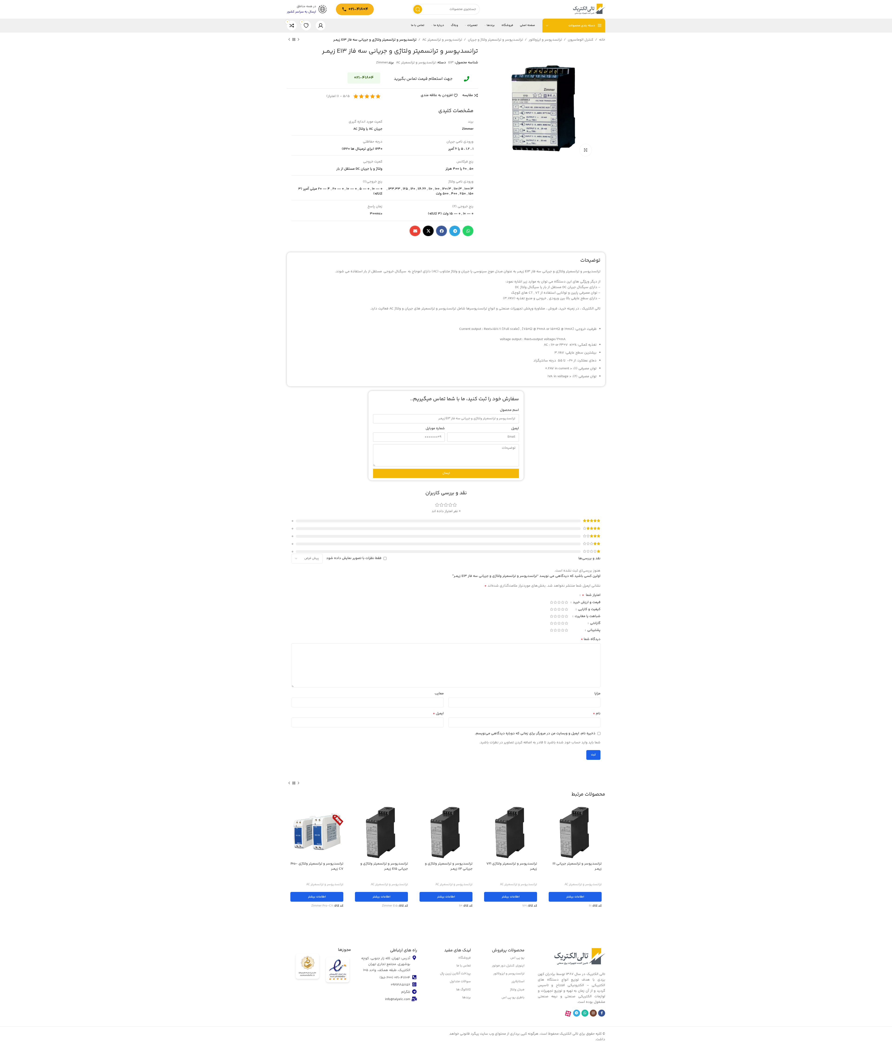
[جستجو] (417, 9)
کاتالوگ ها (463, 989)
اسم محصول (509, 410)
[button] (467, 231)
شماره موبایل (435, 428)
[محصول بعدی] (289, 39)
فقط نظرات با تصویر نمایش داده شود (353, 558)
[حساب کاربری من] (320, 25)
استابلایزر (518, 981)
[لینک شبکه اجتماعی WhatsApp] (584, 1013)
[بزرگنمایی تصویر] (585, 150)
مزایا (597, 693)
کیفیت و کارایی (588, 610)
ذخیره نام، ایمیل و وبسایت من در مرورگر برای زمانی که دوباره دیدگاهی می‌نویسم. (535, 733)
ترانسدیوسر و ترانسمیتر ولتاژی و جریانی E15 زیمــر (384, 866)
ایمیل (515, 428)
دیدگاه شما (590, 639)
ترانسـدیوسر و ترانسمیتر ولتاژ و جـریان (495, 39)
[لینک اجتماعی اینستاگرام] (593, 1013)
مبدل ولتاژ (517, 989)
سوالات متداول (460, 981)
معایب (439, 693)
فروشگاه (464, 957)
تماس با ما (463, 965)
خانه (602, 39)
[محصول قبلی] (298, 39)
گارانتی (594, 623)
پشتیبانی (593, 630)
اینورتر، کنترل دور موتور (508, 965)
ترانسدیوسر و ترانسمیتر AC (442, 39)
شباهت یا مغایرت (587, 617)
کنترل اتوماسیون (580, 39)
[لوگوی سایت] (589, 9)
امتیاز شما (591, 595)
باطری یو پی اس (513, 997)
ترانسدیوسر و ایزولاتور (545, 39)
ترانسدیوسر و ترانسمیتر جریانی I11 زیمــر (577, 866)
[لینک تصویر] (579, 956)
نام (596, 713)
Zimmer (381, 62)
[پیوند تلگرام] (576, 1013)
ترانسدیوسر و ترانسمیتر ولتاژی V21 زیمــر (511, 866)
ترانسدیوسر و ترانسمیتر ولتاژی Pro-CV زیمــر (317, 866)
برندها (466, 997)
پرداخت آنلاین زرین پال (455, 973)
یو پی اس (517, 957)
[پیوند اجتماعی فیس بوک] (601, 1013)
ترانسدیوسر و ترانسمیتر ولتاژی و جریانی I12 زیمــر (448, 866)
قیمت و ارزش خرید (586, 603)
